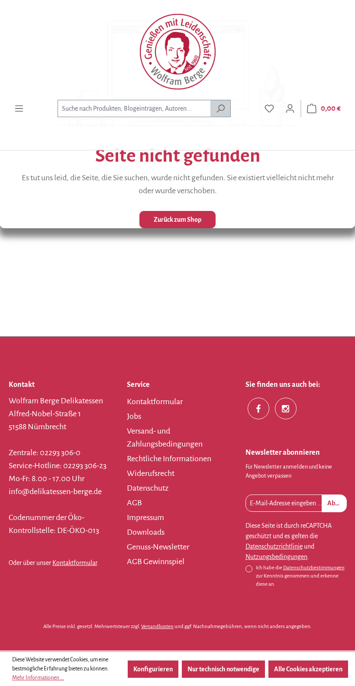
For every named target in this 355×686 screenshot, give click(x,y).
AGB (134, 502)
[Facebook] (258, 408)
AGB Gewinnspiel (155, 561)
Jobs (134, 416)
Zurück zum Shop (177, 219)
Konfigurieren (153, 669)
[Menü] (19, 108)
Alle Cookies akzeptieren (308, 669)
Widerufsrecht (150, 473)
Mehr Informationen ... (38, 678)
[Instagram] (286, 408)
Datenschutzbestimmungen (314, 568)
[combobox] (134, 108)
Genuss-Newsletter (158, 546)
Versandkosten (157, 626)
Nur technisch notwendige (223, 669)
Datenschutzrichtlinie (274, 546)
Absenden (337, 503)
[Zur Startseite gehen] (177, 51)
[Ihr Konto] (290, 108)
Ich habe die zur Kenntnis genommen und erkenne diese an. (300, 576)
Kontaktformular (74, 562)
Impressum (145, 517)
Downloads (146, 532)
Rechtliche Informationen (169, 458)
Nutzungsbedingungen (276, 556)
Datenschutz (147, 488)
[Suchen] (220, 108)
